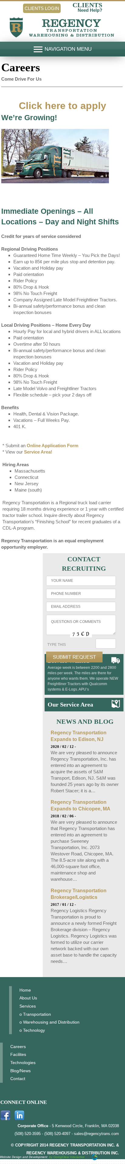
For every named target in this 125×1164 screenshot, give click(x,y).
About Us (28, 998)
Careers (18, 1046)
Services (27, 1006)
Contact (17, 1078)
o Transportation (35, 1014)
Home (25, 990)
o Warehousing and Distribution (49, 1022)
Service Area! (38, 451)
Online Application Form (52, 445)
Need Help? (90, 10)
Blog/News (20, 1070)
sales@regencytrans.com (96, 1133)
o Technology (32, 1030)
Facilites (18, 1054)
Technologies (22, 1062)
